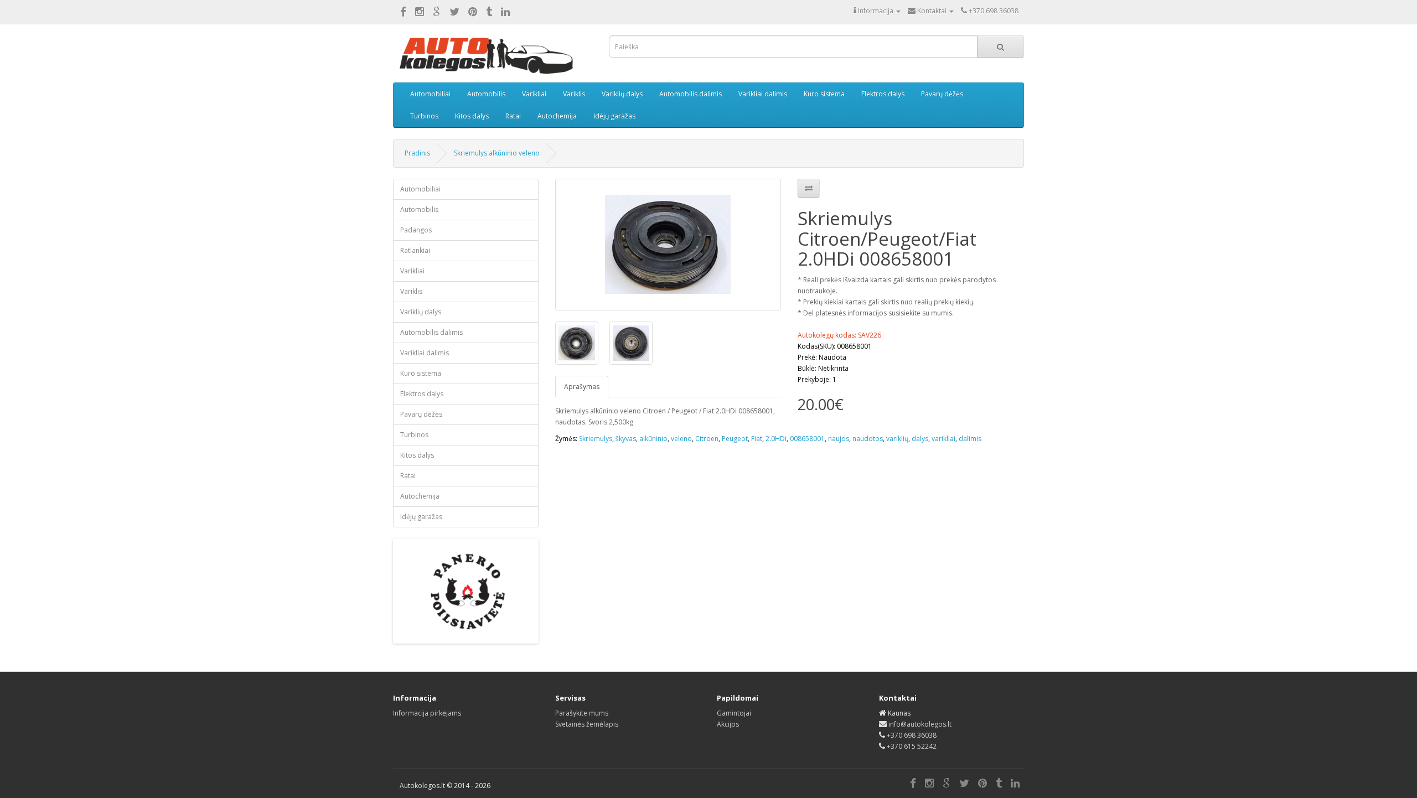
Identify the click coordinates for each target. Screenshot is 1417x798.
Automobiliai (430, 94)
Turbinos (424, 116)
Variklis (574, 94)
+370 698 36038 (912, 735)
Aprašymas (581, 386)
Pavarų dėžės (942, 94)
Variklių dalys (622, 94)
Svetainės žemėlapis (586, 724)
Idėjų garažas (614, 116)
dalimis (970, 438)
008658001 (807, 438)
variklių (897, 438)
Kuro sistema (824, 94)
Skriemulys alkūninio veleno (497, 153)
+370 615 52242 (912, 746)
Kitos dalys (472, 116)
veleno (681, 438)
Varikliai (534, 94)
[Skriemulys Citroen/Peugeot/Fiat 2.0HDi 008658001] (668, 244)
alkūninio (653, 438)
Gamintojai (734, 713)
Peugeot (735, 438)
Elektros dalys (882, 94)
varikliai (943, 438)
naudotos (867, 438)
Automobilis (486, 94)
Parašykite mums (581, 713)
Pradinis (417, 153)
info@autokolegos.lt (919, 724)
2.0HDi (776, 438)
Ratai (513, 116)
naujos (838, 438)
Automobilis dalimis (690, 94)
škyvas (626, 438)
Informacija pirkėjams (427, 713)
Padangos (416, 230)
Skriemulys (595, 438)
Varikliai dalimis (762, 94)
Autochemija (557, 116)
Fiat (756, 438)
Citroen (706, 438)
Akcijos (728, 724)
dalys (920, 438)
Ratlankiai (415, 250)
